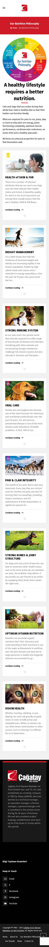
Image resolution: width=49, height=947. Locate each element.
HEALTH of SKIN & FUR (19, 177)
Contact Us (29, 941)
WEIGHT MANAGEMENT (19, 252)
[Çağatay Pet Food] (24, 8)
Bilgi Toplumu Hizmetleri (15, 861)
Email (11, 879)
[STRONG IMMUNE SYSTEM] (24, 316)
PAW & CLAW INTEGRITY (20, 480)
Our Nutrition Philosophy (30, 937)
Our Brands (10, 941)
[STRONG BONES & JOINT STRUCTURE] (24, 540)
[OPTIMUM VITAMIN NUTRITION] (24, 619)
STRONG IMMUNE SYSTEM (21, 330)
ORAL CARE (12, 405)
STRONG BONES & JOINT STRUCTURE (20, 556)
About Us (14, 937)
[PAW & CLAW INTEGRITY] (24, 465)
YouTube (13, 903)
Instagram (14, 897)
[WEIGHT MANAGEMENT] (24, 237)
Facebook (13, 891)
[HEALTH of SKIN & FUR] (24, 162)
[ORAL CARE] (24, 390)
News (19, 941)
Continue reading (12, 210)
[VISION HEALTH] (24, 693)
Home (5, 937)
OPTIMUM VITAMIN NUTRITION (24, 633)
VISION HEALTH (14, 708)
